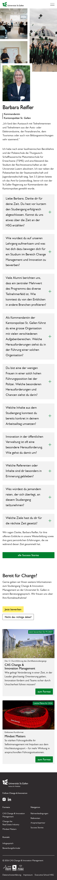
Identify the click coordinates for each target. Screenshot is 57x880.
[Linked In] (9, 799)
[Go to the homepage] (15, 783)
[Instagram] (4, 799)
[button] (52, 4)
